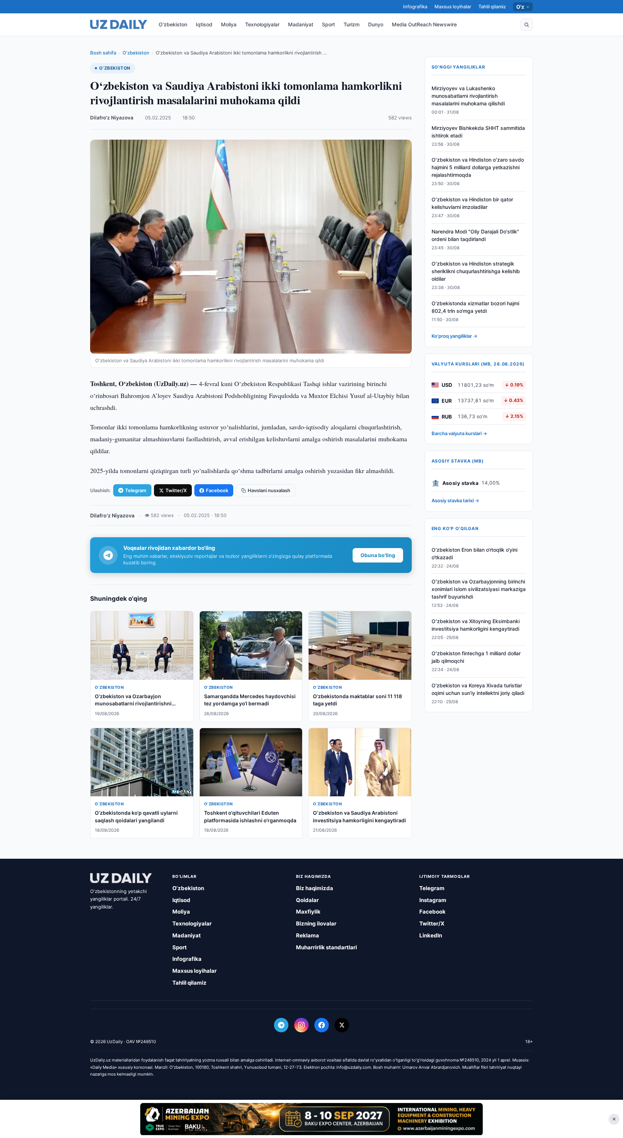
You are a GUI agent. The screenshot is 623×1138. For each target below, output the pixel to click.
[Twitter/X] (342, 1025)
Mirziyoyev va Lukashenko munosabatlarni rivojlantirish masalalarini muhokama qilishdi (468, 95)
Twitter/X (176, 490)
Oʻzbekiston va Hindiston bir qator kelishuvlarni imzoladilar (472, 203)
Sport (328, 24)
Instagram (432, 900)
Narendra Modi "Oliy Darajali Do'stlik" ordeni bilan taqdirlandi (475, 235)
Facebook (217, 490)
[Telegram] (281, 1025)
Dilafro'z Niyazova (111, 118)
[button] (527, 24)
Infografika (415, 6)
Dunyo (375, 24)
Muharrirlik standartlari (326, 947)
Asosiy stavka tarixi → (455, 501)
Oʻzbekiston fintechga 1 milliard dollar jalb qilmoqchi (476, 657)
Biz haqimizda (314, 888)
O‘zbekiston (173, 24)
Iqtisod (204, 24)
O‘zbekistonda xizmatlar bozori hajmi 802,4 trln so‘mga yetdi (475, 307)
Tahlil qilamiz (492, 6)
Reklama (307, 935)
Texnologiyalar (262, 24)
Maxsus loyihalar (452, 6)
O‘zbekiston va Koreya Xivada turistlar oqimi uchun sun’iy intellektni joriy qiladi (478, 689)
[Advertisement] (311, 1119)
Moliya (229, 24)
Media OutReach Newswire (424, 24)
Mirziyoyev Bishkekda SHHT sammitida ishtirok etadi (478, 132)
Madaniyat (300, 24)
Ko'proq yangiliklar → (454, 336)
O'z (520, 7)
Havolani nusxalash (269, 490)
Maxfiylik (308, 911)
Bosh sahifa (103, 53)
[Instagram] (301, 1025)
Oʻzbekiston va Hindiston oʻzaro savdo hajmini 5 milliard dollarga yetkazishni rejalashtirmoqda (478, 167)
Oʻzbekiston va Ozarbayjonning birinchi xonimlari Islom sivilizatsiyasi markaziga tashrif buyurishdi (479, 589)
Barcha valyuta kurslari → (459, 433)
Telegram (135, 490)
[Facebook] (321, 1025)
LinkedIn (430, 935)
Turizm (351, 24)
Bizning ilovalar (316, 923)
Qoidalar (307, 900)
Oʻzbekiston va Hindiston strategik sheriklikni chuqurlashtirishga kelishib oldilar (476, 271)
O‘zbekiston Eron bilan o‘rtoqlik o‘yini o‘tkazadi (474, 553)
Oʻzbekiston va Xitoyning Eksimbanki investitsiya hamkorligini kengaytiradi (476, 625)
